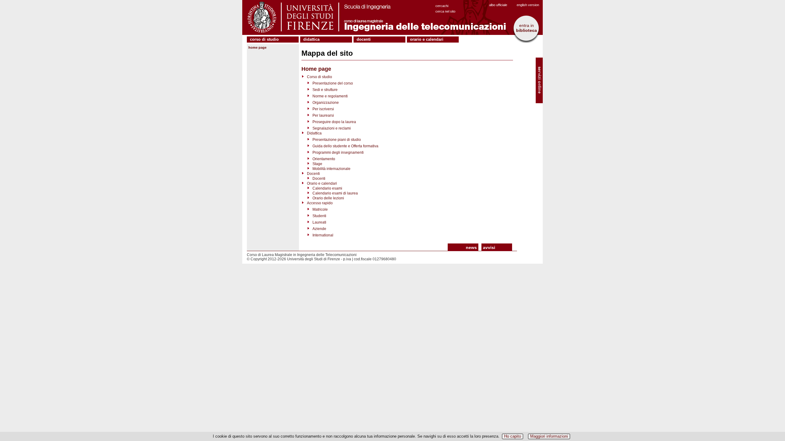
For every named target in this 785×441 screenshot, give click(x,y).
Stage (317, 164)
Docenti (364, 39)
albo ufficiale (498, 5)
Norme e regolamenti (330, 96)
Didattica (311, 39)
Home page (257, 47)
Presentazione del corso (332, 83)
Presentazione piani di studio (336, 140)
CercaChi (441, 6)
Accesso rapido (320, 203)
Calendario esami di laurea (335, 193)
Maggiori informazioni (549, 436)
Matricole (320, 209)
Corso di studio (264, 39)
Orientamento (323, 159)
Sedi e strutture (325, 90)
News (471, 247)
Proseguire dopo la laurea (334, 122)
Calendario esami (327, 188)
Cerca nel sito (445, 11)
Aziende (319, 229)
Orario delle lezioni (328, 198)
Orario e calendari (426, 39)
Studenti (319, 216)
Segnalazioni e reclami (331, 128)
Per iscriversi (323, 109)
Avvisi (489, 247)
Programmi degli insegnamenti (338, 152)
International (322, 235)
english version (528, 5)
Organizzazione (325, 102)
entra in (526, 28)
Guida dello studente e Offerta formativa (345, 146)
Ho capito (512, 436)
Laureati (319, 222)
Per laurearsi (323, 115)
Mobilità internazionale (331, 169)
